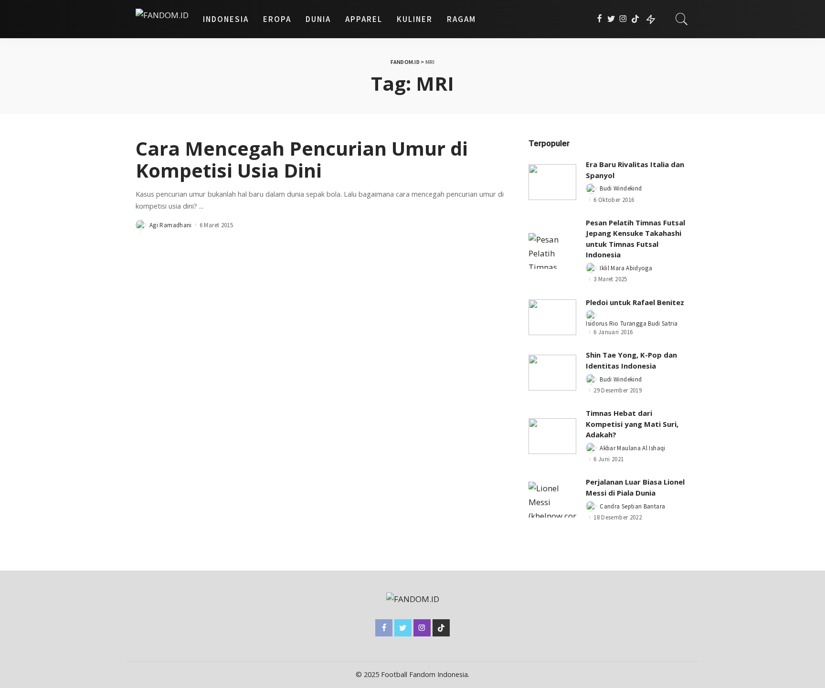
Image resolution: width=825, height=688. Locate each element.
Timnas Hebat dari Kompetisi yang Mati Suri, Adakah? (632, 423)
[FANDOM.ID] (162, 19)
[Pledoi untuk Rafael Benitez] (552, 317)
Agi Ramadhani (170, 225)
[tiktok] (635, 19)
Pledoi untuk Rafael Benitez (635, 302)
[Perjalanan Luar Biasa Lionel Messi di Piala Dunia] (552, 500)
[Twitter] (611, 19)
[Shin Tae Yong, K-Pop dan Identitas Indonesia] (552, 373)
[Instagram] (623, 19)
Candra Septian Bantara (632, 506)
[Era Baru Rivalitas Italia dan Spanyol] (552, 182)
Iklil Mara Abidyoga (626, 268)
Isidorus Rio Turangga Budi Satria (631, 323)
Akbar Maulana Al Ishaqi (632, 448)
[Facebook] (599, 19)
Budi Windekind (621, 188)
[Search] (681, 19)
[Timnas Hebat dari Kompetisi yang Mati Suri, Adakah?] (552, 436)
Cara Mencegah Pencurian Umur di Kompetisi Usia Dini (302, 159)
